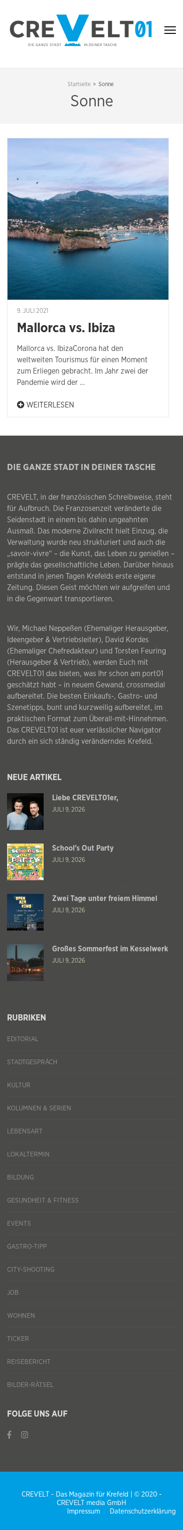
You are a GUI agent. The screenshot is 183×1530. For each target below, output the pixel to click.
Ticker (18, 1339)
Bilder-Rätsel (30, 1385)
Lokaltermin (28, 1154)
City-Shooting (30, 1270)
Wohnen (21, 1316)
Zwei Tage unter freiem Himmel (104, 898)
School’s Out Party (83, 848)
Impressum (83, 1511)
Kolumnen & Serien (39, 1108)
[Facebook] (9, 1435)
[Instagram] (24, 1435)
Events (19, 1223)
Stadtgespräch (32, 1062)
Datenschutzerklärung (143, 1511)
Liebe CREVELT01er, (85, 798)
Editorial (22, 1039)
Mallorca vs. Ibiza (66, 328)
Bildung (20, 1177)
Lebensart (25, 1131)
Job (13, 1293)
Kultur (18, 1085)
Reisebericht (29, 1362)
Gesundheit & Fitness (43, 1200)
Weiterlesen (49, 405)
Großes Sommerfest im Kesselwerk (110, 949)
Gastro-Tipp (27, 1246)
